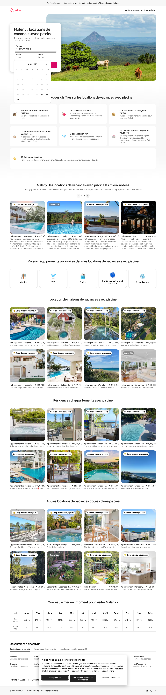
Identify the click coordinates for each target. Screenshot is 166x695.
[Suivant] (88, 196)
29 (42, 94)
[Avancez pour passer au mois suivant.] (46, 64)
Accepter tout (55, 677)
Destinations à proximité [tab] (20, 649)
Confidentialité (33, 691)
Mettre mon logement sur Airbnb (140, 10)
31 (18, 99)
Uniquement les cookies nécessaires (83, 678)
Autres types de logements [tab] (45, 649)
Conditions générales (49, 691)
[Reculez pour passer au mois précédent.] (18, 64)
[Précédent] (78, 196)
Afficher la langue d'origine (108, 3)
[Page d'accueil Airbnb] (16, 10)
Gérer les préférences (111, 677)
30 (47, 94)
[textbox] (25, 57)
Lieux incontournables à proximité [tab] (73, 649)
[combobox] (35, 48)
